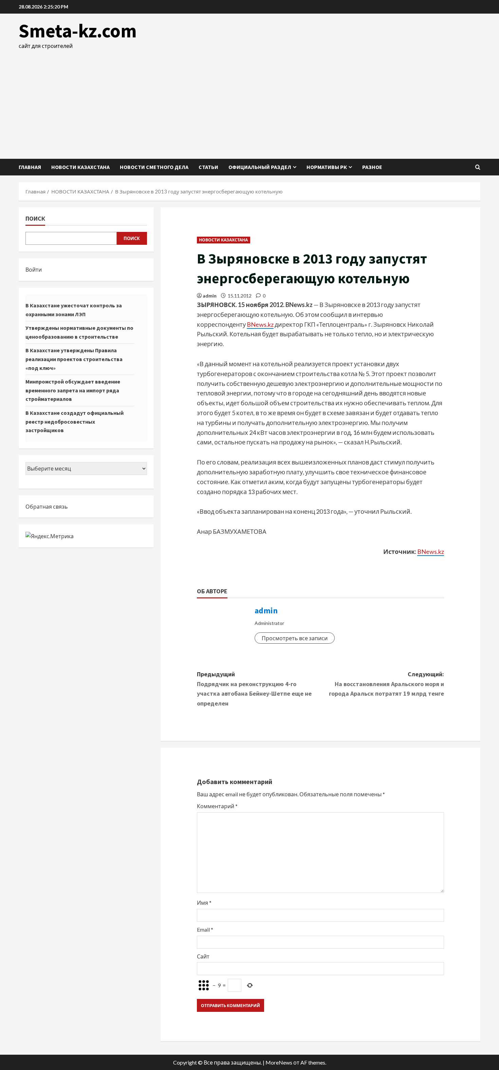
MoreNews (278, 1062)
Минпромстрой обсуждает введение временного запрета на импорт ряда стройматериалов (72, 390)
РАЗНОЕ (372, 167)
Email (205, 929)
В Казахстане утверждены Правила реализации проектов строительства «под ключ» (74, 359)
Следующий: (386, 684)
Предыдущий (254, 688)
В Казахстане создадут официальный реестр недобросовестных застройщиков (74, 421)
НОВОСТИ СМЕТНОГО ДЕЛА (154, 167)
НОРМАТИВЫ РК (327, 167)
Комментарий (217, 806)
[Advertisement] (249, 101)
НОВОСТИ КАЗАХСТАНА (80, 167)
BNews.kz (260, 324)
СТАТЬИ (208, 167)
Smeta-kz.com (78, 31)
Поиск (35, 218)
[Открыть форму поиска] (477, 167)
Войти (33, 269)
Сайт (203, 956)
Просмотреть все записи (295, 638)
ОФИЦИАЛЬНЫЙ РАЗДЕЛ (259, 167)
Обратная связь (46, 506)
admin (210, 296)
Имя (204, 902)
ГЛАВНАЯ (30, 167)
